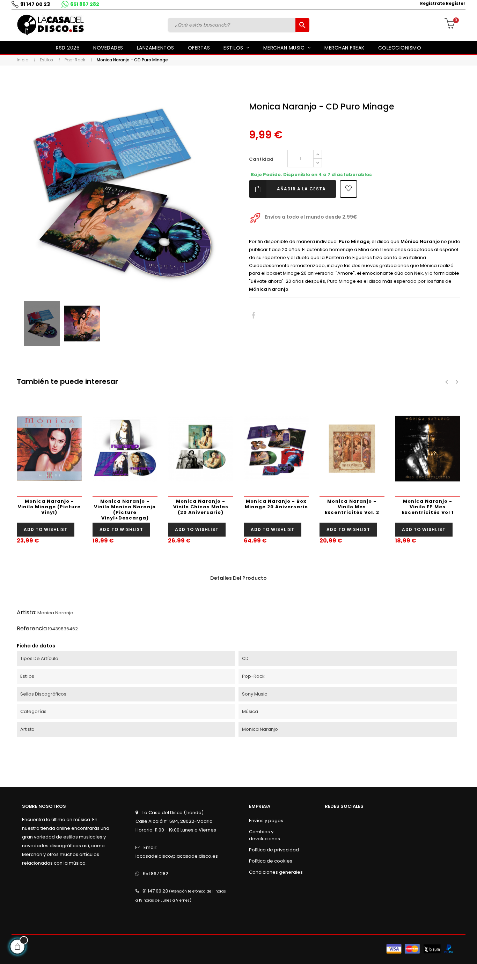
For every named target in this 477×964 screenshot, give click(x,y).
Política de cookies (270, 861)
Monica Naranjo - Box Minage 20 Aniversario (276, 504)
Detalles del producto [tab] (238, 578)
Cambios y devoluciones (264, 835)
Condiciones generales (276, 872)
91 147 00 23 (35, 4)
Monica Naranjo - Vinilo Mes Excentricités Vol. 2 (352, 507)
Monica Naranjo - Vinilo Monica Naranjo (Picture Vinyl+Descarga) (125, 509)
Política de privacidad (274, 850)
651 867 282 (84, 4)
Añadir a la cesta (301, 189)
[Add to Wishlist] (348, 189)
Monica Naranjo (55, 612)
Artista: (26, 612)
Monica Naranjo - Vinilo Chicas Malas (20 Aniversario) (200, 507)
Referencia (32, 628)
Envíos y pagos (266, 820)
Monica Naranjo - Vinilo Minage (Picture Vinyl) (49, 507)
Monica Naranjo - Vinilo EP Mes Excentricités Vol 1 (428, 507)
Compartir (253, 315)
